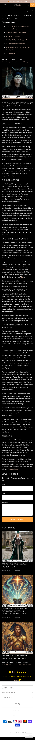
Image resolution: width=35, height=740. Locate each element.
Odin (22, 277)
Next (30, 11)
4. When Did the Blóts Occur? (16, 40)
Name (4, 484)
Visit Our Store (13, 469)
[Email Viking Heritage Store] (15, 704)
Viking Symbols (27, 62)
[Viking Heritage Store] (17, 5)
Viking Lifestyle (16, 62)
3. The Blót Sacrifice (13, 36)
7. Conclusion (10, 54)
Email (4, 493)
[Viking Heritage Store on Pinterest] (19, 704)
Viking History (6, 62)
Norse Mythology (7, 665)
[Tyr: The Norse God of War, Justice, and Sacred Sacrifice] (17, 638)
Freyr (4, 269)
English (15, 710)
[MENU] (1, 5)
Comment (5, 502)
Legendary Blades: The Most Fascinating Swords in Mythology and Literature (15, 611)
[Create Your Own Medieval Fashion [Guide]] (17, 546)
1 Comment (25, 662)
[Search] (28, 5)
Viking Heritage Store (20, 732)
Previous (24, 11)
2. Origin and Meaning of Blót (16, 32)
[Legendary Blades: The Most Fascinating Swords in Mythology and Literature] (17, 591)
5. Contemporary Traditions (15, 44)
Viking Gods (17, 665)
